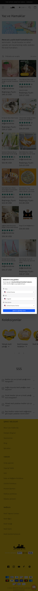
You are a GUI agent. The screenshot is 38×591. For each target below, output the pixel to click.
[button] (19, 292)
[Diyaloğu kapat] (35, 279)
